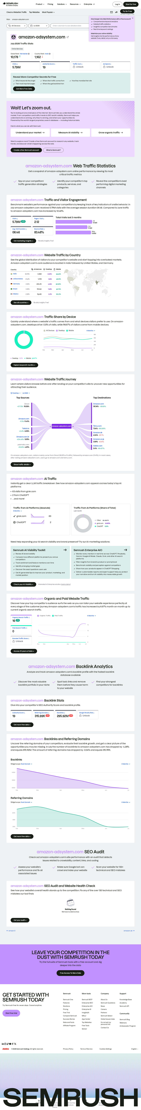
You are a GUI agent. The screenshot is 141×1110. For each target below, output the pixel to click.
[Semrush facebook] (12, 1044)
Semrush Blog (125, 1019)
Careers (104, 1009)
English (134, 1049)
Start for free (131, 4)
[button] (111, 12)
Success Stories (69, 1019)
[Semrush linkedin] (3, 1044)
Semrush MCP (87, 999)
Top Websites (87, 1022)
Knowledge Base (126, 999)
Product (39, 4)
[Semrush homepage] (10, 4)
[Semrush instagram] (5, 1044)
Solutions (61, 4)
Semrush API (124, 1006)
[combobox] (81, 26)
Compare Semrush (70, 1016)
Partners (104, 1012)
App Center (86, 1019)
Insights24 (85, 1012)
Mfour (84, 1016)
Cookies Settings (106, 1049)
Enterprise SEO (87, 1003)
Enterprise (88, 4)
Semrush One (68, 999)
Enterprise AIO (87, 1006)
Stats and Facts (68, 1022)
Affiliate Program (69, 1025)
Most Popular (47, 12)
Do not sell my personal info (106, 1023)
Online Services (17, 49)
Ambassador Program (128, 1026)
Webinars (123, 1023)
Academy (123, 1003)
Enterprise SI (86, 1009)
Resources (74, 4)
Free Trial (66, 1012)
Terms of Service (86, 1049)
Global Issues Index (108, 1019)
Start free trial (11, 1013)
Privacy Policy (68, 1049)
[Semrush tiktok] (8, 1044)
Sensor (84, 1029)
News (103, 1006)
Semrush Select (106, 1016)
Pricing (50, 4)
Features (66, 1003)
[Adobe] (5, 1049)
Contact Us (105, 1028)
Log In (117, 4)
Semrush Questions (108, 1003)
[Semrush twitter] (15, 1044)
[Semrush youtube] (10, 1044)
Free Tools (85, 1025)
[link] (17, 12)
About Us (104, 999)
